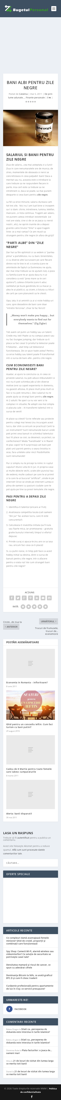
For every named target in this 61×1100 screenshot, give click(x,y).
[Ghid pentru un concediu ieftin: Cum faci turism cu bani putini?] (30, 705)
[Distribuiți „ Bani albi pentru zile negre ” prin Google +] (24, 598)
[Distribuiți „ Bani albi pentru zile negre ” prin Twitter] (18, 598)
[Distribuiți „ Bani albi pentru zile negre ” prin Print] (49, 598)
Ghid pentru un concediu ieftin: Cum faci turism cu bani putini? (29, 726)
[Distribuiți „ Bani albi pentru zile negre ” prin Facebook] (12, 598)
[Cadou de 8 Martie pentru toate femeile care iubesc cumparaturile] (30, 749)
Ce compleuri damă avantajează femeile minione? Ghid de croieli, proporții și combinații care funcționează (27, 940)
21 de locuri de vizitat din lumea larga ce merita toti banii (29, 1062)
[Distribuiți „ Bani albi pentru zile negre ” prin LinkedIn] (37, 598)
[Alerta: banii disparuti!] (30, 794)
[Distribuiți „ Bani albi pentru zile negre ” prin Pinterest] (30, 598)
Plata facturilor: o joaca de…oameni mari (29, 1052)
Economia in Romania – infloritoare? (27, 682)
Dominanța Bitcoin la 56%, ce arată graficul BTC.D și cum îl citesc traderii (29, 977)
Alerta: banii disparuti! (19, 813)
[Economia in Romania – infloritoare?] (30, 663)
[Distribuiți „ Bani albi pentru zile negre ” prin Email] (43, 598)
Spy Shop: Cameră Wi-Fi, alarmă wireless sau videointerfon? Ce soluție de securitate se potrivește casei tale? (30, 954)
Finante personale (35, 97)
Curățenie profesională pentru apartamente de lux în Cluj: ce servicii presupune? (29, 987)
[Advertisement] (30, 45)
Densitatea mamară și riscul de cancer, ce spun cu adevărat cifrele (28, 966)
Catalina (23, 93)
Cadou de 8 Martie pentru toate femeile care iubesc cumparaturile (29, 770)
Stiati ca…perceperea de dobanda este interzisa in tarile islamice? (28, 1030)
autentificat (23, 837)
